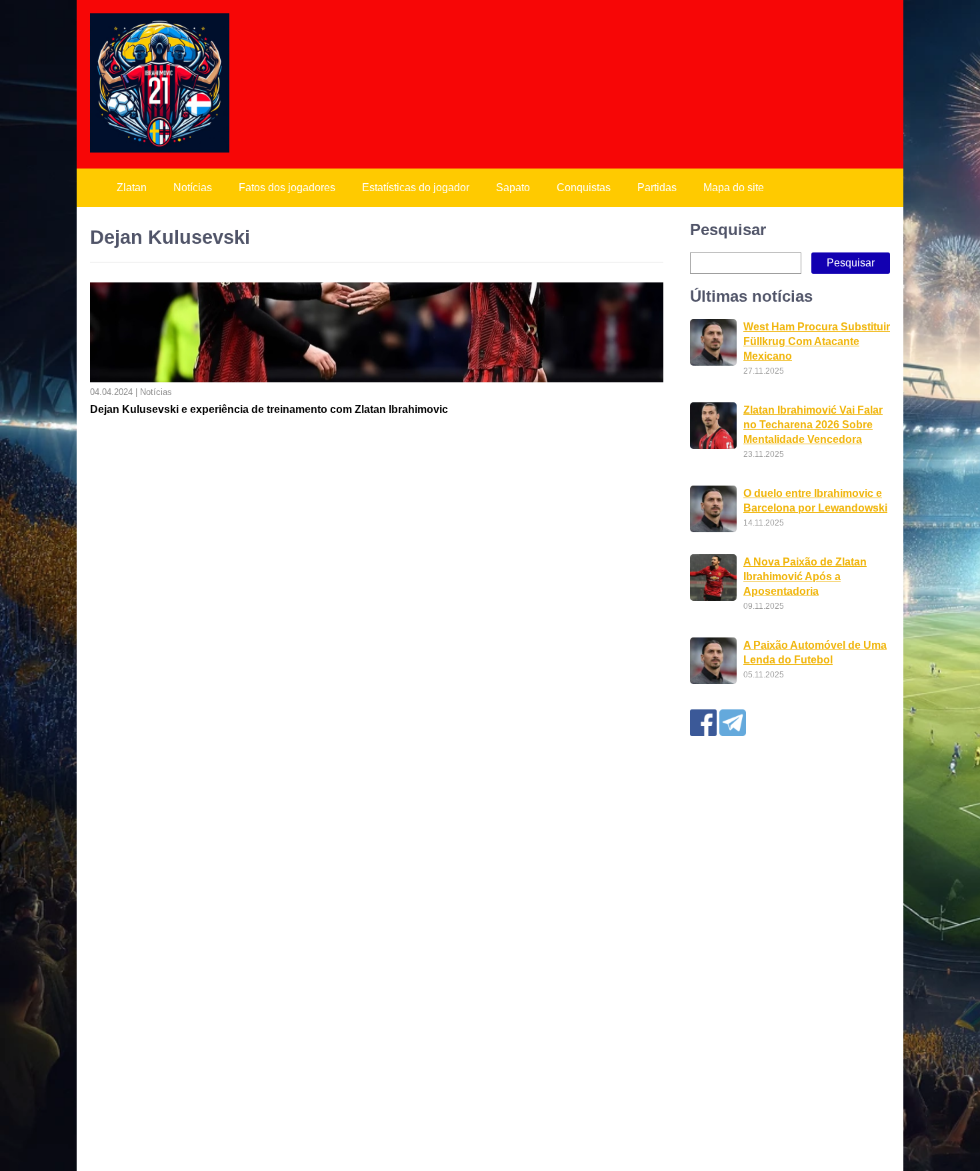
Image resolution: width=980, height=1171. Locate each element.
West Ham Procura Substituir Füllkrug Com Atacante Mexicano (816, 341)
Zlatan (132, 187)
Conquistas (584, 187)
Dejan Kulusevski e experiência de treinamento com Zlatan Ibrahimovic (269, 409)
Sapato (513, 187)
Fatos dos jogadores (287, 187)
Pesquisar (728, 229)
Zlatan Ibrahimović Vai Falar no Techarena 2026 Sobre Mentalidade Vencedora (813, 424)
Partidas (657, 187)
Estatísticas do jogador (415, 187)
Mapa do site (733, 187)
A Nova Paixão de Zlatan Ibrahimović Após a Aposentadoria (805, 576)
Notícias (192, 187)
